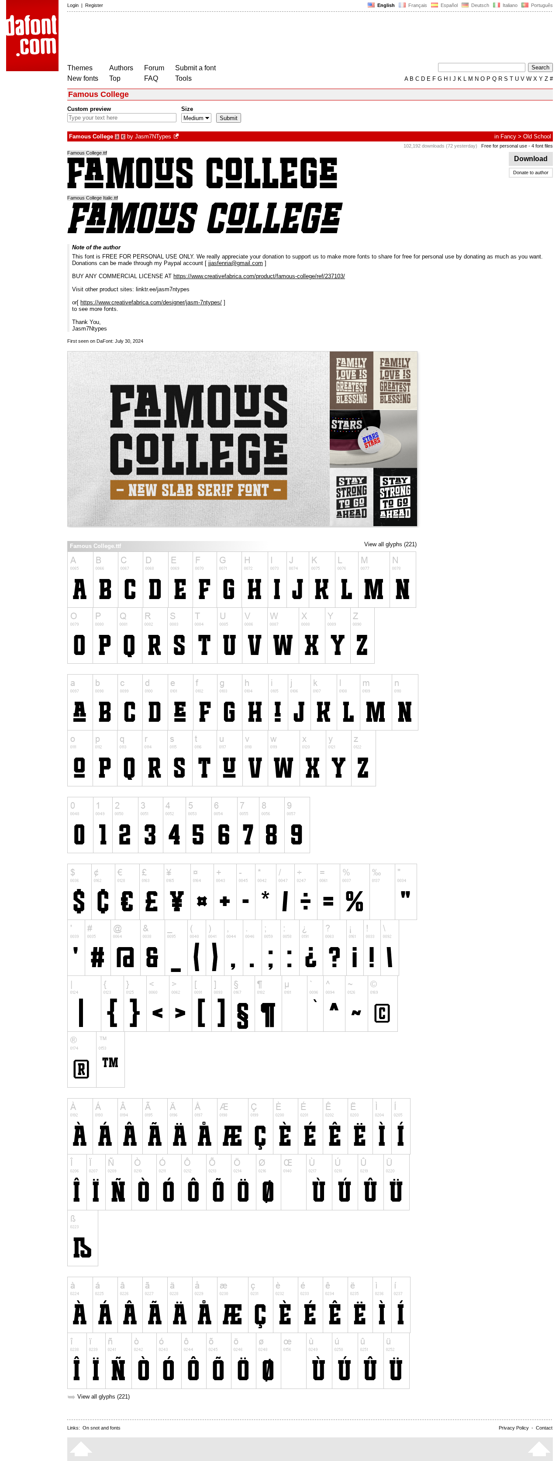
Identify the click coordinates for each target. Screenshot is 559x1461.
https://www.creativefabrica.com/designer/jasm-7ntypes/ (151, 302)
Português (540, 5)
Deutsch (479, 5)
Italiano (509, 5)
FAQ (151, 78)
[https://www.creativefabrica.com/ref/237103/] (177, 136)
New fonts (82, 78)
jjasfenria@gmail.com (235, 263)
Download (530, 158)
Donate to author (531, 172)
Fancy (508, 136)
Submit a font (195, 68)
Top (115, 78)
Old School (537, 136)
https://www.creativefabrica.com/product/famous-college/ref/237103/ (259, 276)
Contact (544, 1427)
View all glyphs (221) (390, 544)
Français (417, 5)
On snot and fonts (102, 1427)
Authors (121, 68)
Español (448, 5)
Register (94, 5)
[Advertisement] (226, 38)
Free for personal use (504, 145)
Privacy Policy (514, 1427)
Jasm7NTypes (153, 136)
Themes (80, 68)
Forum (154, 68)
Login (73, 5)
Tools (183, 78)
